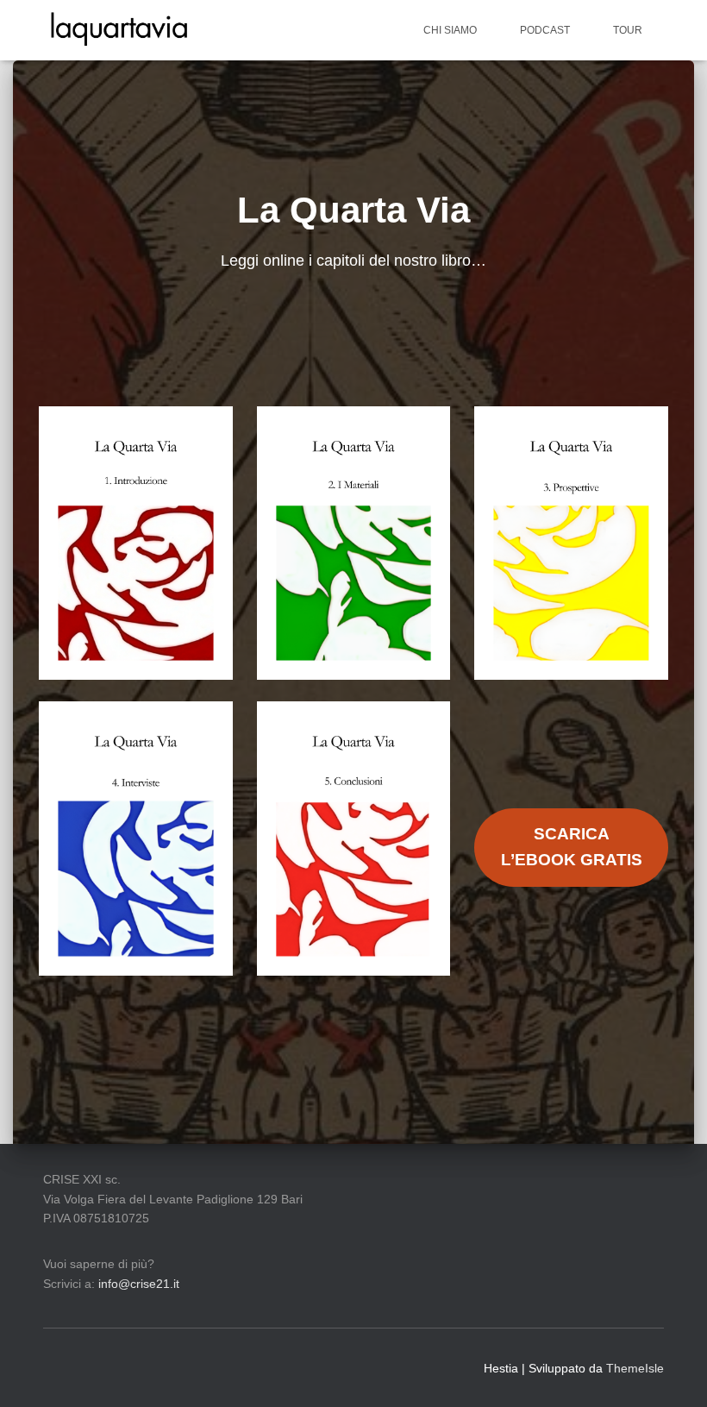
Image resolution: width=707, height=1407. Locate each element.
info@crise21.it (138, 1284)
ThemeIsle (635, 1368)
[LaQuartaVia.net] (119, 30)
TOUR (627, 30)
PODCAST (545, 30)
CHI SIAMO (450, 30)
